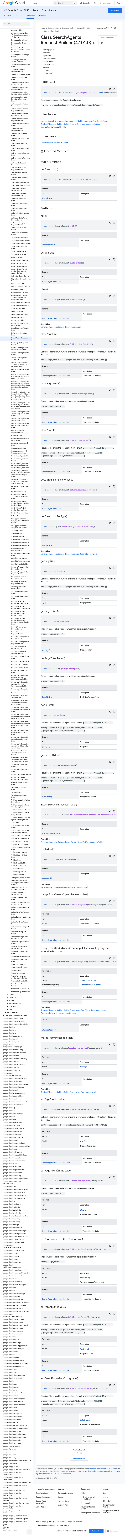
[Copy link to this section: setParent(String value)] (69, 1307)
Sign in (119, 3)
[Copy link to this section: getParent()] (56, 705)
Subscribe (96, 1531)
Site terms (61, 1522)
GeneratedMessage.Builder (88, 124)
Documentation (53, 28)
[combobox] (65, 3)
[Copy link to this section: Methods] (56, 208)
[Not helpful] (115, 28)
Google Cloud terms (74, 1522)
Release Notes (63, 1501)
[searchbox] (16, 24)
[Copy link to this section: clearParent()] (57, 430)
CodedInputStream (88, 980)
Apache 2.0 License (69, 1471)
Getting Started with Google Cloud (88, 1498)
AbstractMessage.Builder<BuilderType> (58, 124)
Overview (7, 16)
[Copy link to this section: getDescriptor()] (60, 169)
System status (63, 1505)
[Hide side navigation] (29, 1531)
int (43, 603)
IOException (47, 1030)
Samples (42, 16)
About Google (41, 1522)
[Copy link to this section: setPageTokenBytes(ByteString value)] (85, 1239)
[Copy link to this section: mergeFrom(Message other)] (75, 1038)
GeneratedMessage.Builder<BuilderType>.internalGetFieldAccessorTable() (72, 842)
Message (83, 1066)
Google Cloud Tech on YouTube (111, 1512)
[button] (16, 994)
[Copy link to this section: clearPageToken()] (62, 383)
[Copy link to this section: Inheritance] (58, 114)
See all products (42, 1493)
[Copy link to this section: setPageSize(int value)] (67, 1099)
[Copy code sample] (114, 89)
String (45, 650)
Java (35, 10)
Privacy (51, 1522)
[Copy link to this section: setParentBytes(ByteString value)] (80, 1378)
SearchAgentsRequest (52, 245)
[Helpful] (111, 28)
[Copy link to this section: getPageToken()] (61, 611)
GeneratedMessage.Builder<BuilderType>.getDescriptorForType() (69, 554)
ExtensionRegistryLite (90, 985)
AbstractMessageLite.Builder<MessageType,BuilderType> (83, 121)
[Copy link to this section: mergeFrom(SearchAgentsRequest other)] (90, 894)
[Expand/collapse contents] (54, 49)
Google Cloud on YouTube (109, 1506)
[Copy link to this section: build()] (49, 216)
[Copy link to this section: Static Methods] (64, 162)
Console (86, 3)
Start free (115, 10)
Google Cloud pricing (43, 1497)
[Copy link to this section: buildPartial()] (57, 252)
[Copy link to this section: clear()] (50, 289)
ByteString (47, 697)
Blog (104, 1493)
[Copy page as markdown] (102, 43)
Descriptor (47, 198)
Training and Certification (90, 1513)
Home (43, 28)
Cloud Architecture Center (87, 1508)
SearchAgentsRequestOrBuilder (54, 143)
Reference (30, 16)
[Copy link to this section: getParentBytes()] (62, 755)
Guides (19, 16)
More (35, 3)
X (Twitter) (107, 1501)
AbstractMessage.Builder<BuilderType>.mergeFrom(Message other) (70, 1092)
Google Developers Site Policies (101, 1471)
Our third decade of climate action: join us (53, 1526)
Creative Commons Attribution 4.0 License (102, 1469)
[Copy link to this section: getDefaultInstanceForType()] (75, 479)
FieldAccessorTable (51, 833)
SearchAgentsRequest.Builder (56, 318)
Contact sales (41, 1507)
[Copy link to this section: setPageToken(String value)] (73, 1170)
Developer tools (67, 28)
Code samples (85, 1503)
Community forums (65, 1493)
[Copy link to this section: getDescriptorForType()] (70, 516)
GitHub (83, 1493)
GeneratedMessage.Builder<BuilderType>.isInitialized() (64, 887)
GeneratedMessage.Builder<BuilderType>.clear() (61, 327)
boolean (45, 879)
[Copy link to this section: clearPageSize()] (60, 334)
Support (61, 1497)
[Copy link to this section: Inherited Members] (71, 151)
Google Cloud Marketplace (41, 1502)
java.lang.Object (47, 121)
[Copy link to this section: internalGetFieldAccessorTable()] (79, 804)
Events (105, 1497)
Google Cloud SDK (18, 10)
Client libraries (50, 10)
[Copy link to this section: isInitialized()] (56, 849)
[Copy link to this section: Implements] (58, 136)
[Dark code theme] (110, 89)
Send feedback (107, 38)
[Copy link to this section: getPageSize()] (58, 561)
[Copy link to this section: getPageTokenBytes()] (67, 658)
